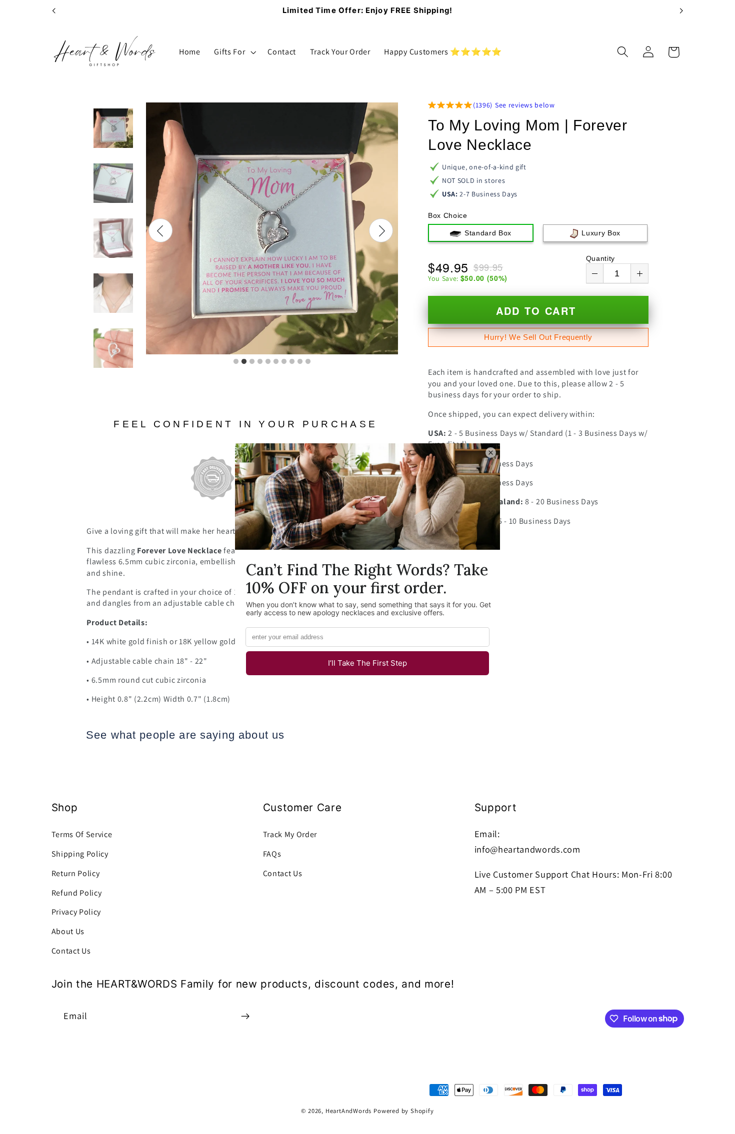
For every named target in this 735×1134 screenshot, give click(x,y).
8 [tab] (292, 362)
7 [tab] (284, 362)
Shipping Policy (80, 854)
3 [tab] (252, 362)
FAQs (272, 854)
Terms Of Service (82, 834)
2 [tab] (244, 362)
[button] (233, 52)
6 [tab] (276, 362)
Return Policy (76, 873)
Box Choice (448, 215)
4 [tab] (260, 362)
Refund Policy (77, 893)
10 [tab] (308, 362)
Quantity (601, 258)
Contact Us (71, 951)
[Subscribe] (245, 1016)
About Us (68, 931)
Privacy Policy (77, 912)
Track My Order (290, 834)
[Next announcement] (681, 11)
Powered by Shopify (404, 1111)
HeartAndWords (349, 1111)
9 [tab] (300, 362)
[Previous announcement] (53, 11)
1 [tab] (236, 362)
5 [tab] (268, 362)
